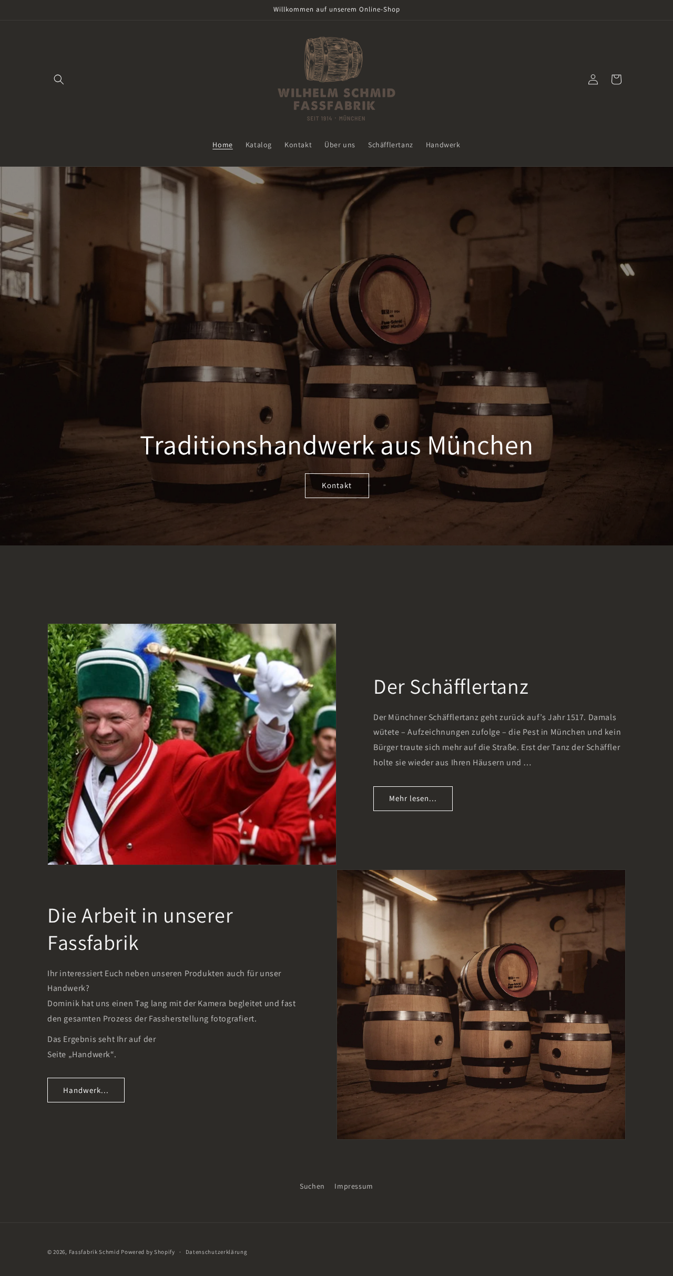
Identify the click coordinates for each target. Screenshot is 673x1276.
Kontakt (337, 485)
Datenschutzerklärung (217, 1251)
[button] (58, 79)
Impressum (353, 1186)
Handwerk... (86, 1090)
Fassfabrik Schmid (94, 1251)
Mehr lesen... (413, 798)
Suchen (312, 1186)
